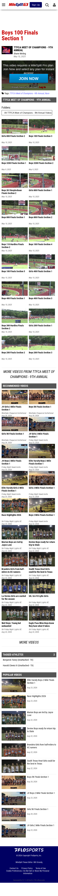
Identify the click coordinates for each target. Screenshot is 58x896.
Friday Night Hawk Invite (38, 440)
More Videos (29, 642)
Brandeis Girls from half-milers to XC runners (41, 746)
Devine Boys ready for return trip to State (41, 730)
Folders (6, 107)
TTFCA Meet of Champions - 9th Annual (33, 49)
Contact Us (14, 868)
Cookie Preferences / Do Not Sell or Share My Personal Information (27, 872)
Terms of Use (41, 868)
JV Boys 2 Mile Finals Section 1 (41, 793)
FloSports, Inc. (36, 855)
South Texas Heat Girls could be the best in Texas (41, 762)
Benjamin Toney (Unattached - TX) (18, 660)
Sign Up (36, 5)
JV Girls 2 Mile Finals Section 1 (40, 825)
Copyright (26, 855)
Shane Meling (20, 53)
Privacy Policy (27, 868)
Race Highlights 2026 (36, 696)
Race (47, 93)
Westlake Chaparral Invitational (14, 413)
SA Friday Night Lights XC (12, 521)
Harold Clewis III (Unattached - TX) (18, 665)
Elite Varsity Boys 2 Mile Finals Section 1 (40, 681)
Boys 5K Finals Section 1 (38, 777)
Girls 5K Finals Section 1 (37, 809)
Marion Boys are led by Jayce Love (40, 714)
